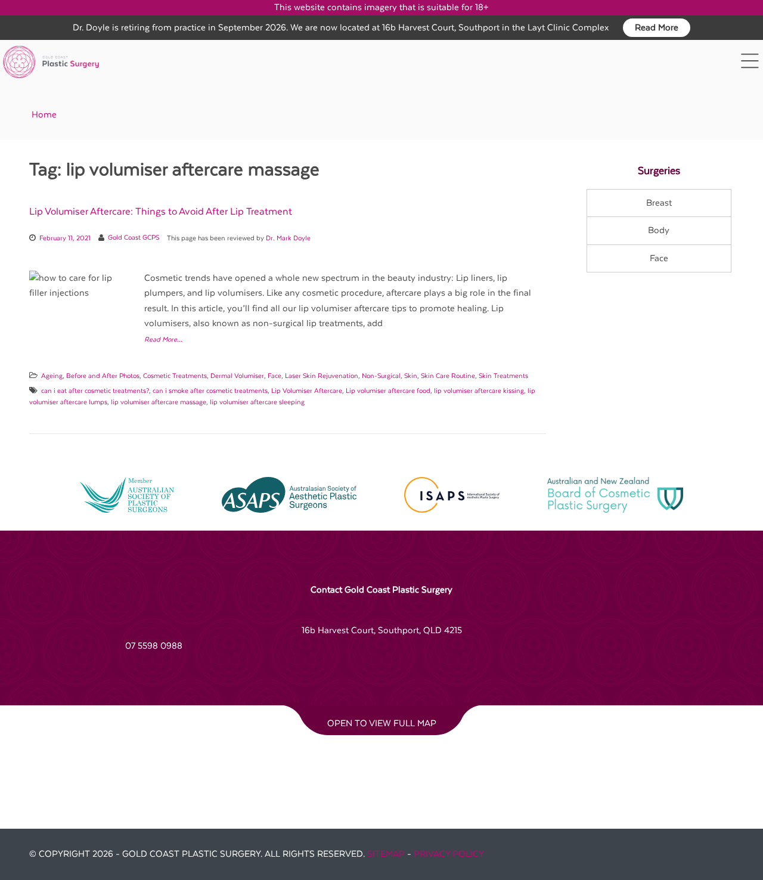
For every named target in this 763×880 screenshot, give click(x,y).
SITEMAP (386, 854)
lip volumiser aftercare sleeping (257, 402)
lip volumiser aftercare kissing (479, 391)
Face (274, 376)
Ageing (52, 376)
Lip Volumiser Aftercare (306, 391)
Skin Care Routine (448, 376)
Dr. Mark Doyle (288, 238)
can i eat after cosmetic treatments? (95, 391)
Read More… (163, 339)
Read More (656, 28)
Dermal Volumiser (237, 376)
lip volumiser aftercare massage (158, 402)
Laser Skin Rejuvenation (321, 376)
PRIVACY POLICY (449, 854)
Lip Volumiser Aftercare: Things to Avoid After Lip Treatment (160, 211)
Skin (410, 376)
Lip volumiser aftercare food (388, 391)
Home (44, 115)
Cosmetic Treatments (175, 376)
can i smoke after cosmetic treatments (210, 391)
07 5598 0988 (153, 646)
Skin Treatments (503, 376)
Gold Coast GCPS (133, 238)
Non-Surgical (381, 376)
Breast (659, 203)
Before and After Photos (102, 376)
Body (658, 230)
